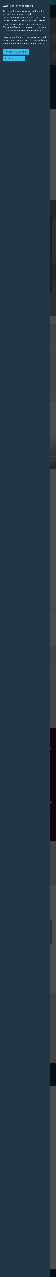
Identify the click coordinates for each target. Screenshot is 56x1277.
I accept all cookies (16, 52)
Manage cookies (14, 58)
